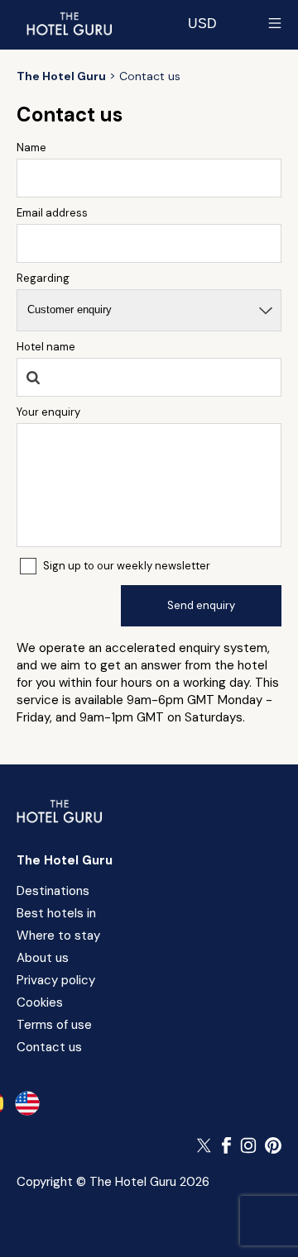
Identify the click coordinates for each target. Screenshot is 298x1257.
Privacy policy (56, 980)
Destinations (53, 891)
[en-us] (27, 1103)
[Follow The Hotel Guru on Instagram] (248, 1145)
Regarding (43, 278)
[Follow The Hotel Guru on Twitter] (205, 1145)
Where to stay (58, 935)
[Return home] (69, 23)
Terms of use (54, 1025)
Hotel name (46, 347)
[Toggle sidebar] (274, 23)
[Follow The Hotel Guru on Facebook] (227, 1145)
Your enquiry (48, 412)
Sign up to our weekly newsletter (126, 566)
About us (43, 958)
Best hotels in (56, 913)
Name (31, 147)
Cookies (40, 1002)
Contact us (49, 1047)
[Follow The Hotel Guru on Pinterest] (273, 1145)
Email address (52, 213)
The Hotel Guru (65, 860)
